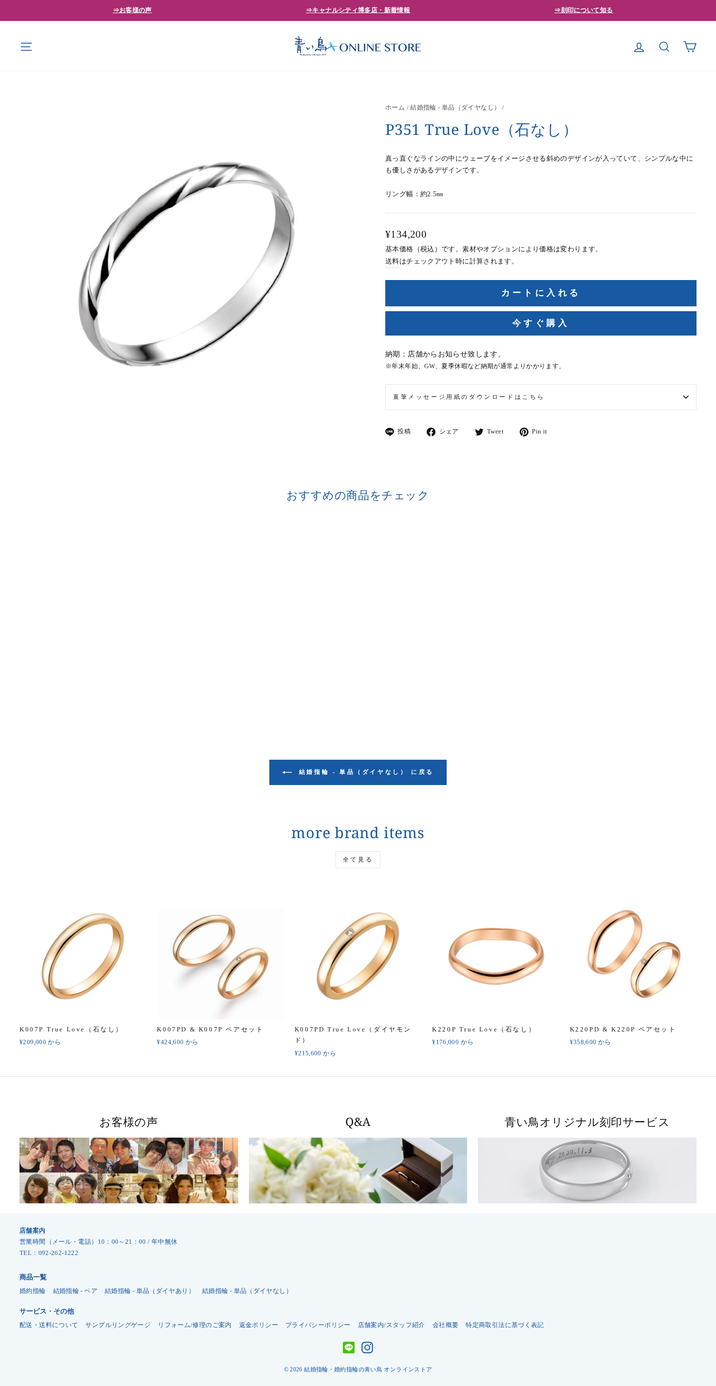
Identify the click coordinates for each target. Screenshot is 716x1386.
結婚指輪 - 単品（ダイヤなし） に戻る (365, 771)
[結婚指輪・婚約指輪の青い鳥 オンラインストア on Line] (348, 1348)
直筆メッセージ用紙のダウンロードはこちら (469, 396)
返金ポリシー (258, 1325)
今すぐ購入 (540, 323)
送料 (392, 261)
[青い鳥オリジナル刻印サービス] (587, 1170)
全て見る (358, 859)
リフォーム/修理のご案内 (195, 1325)
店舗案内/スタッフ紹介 (391, 1325)
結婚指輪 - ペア (75, 1291)
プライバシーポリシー (318, 1325)
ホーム (395, 107)
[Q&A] (358, 1170)
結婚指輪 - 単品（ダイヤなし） (455, 107)
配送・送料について (48, 1325)
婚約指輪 (32, 1291)
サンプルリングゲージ (118, 1325)
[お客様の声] (128, 1170)
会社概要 (446, 1325)
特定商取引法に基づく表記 (505, 1325)
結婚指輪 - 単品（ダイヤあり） (150, 1291)
